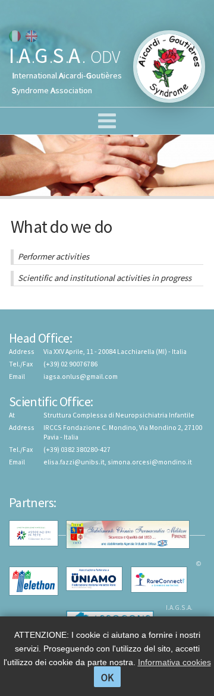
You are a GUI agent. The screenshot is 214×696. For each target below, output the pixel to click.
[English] (31, 36)
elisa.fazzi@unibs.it (74, 461)
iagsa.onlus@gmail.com (80, 376)
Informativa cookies (174, 662)
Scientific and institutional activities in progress (104, 278)
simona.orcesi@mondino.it (150, 461)
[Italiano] (15, 36)
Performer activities (53, 256)
